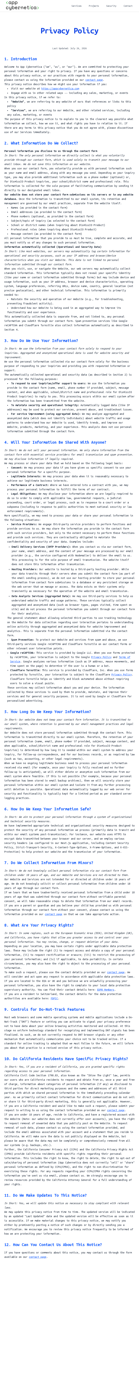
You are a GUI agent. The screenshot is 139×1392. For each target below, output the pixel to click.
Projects (94, 6)
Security (111, 6)
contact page (94, 79)
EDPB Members (105, 989)
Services (76, 6)
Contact (128, 6)
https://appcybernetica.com (60, 88)
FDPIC (54, 998)
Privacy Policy (101, 657)
